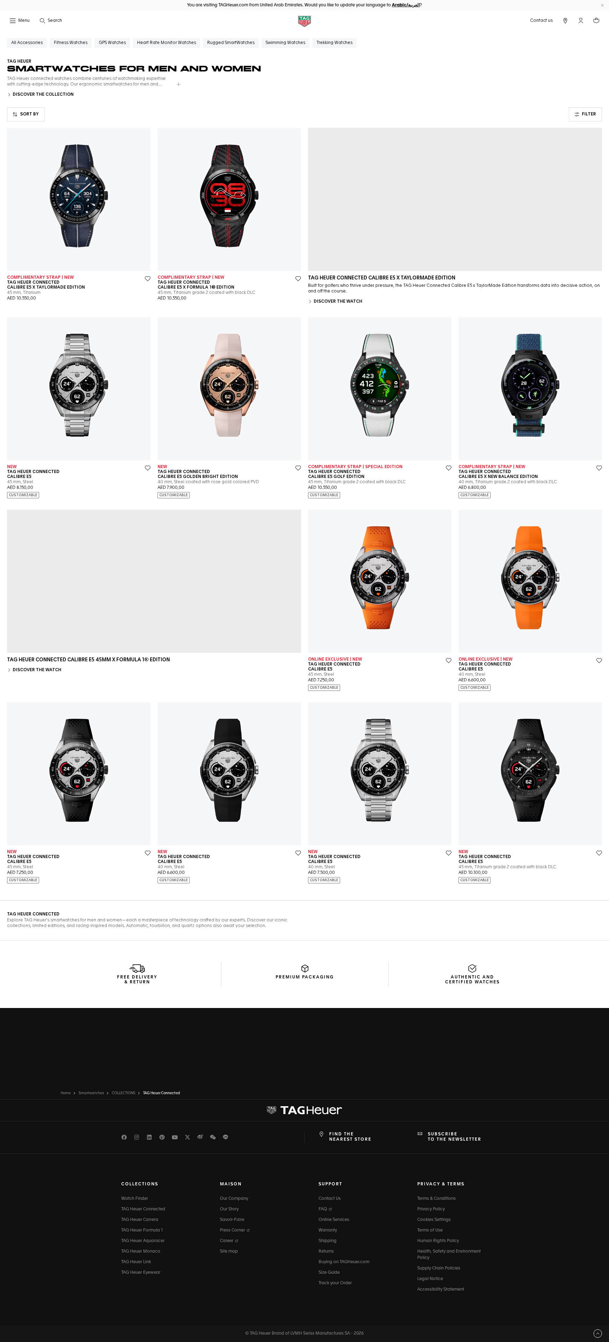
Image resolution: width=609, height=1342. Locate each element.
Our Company (234, 1199)
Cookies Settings (434, 1220)
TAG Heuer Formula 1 (142, 1230)
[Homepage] (304, 21)
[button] (580, 20)
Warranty (328, 1230)
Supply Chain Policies (438, 1268)
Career (227, 1241)
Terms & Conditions (436, 1199)
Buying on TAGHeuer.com (344, 1262)
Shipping (328, 1241)
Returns (326, 1251)
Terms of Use (430, 1230)
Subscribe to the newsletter (454, 1136)
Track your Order (335, 1283)
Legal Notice (430, 1279)
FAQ (323, 1209)
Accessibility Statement (440, 1289)
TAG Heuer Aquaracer (143, 1241)
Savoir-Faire (232, 1220)
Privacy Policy (431, 1209)
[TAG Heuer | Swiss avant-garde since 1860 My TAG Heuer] (304, 1110)
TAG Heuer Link (136, 1262)
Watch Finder (134, 1199)
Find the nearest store (350, 1136)
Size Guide (329, 1273)
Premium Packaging (305, 977)
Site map (229, 1251)
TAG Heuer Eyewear (140, 1273)
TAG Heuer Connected (143, 1209)
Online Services (334, 1220)
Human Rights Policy (438, 1241)
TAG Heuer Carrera (139, 1220)
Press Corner (233, 1230)
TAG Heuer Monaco (140, 1251)
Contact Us (330, 1199)
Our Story (229, 1209)
